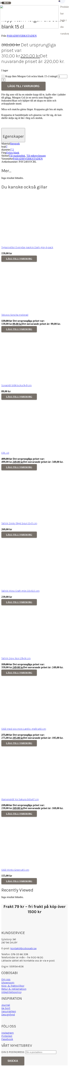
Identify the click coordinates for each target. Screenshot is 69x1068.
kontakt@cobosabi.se (23, 948)
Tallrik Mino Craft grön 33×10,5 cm (20, 590)
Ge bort (5, 1008)
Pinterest (6, 1036)
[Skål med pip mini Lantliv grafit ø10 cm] (26, 723)
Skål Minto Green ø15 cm (15, 869)
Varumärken (8, 1011)
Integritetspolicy (11, 992)
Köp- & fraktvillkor (12, 985)
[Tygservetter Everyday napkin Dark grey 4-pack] (26, 241)
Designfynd (8, 1014)
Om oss (5, 979)
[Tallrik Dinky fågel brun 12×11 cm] (26, 517)
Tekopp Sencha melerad (14, 314)
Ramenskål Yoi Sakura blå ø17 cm (20, 799)
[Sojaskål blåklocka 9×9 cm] (26, 379)
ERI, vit (5, 452)
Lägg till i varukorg (23, 86)
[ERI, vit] (26, 447)
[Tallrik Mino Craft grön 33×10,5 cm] (26, 585)
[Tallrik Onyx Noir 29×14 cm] (26, 652)
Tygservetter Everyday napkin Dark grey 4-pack (27, 247)
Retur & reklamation (13, 988)
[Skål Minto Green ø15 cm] (26, 864)
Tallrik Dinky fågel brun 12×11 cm (19, 523)
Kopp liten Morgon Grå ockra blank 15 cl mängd (31, 76)
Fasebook (7, 1039)
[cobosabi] (29, 27)
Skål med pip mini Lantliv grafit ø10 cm (23, 728)
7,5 (12, 149)
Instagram (7, 1032)
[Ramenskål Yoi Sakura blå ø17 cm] (26, 794)
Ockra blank (12, 152)
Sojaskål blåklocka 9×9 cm (16, 385)
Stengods (15, 143)
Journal (5, 1005)
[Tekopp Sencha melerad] (26, 309)
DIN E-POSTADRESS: (13, 1052)
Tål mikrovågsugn (36, 155)
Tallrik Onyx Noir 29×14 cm (16, 658)
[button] (19, 259)
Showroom (7, 982)
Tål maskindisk (17, 155)
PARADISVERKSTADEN (22, 35)
